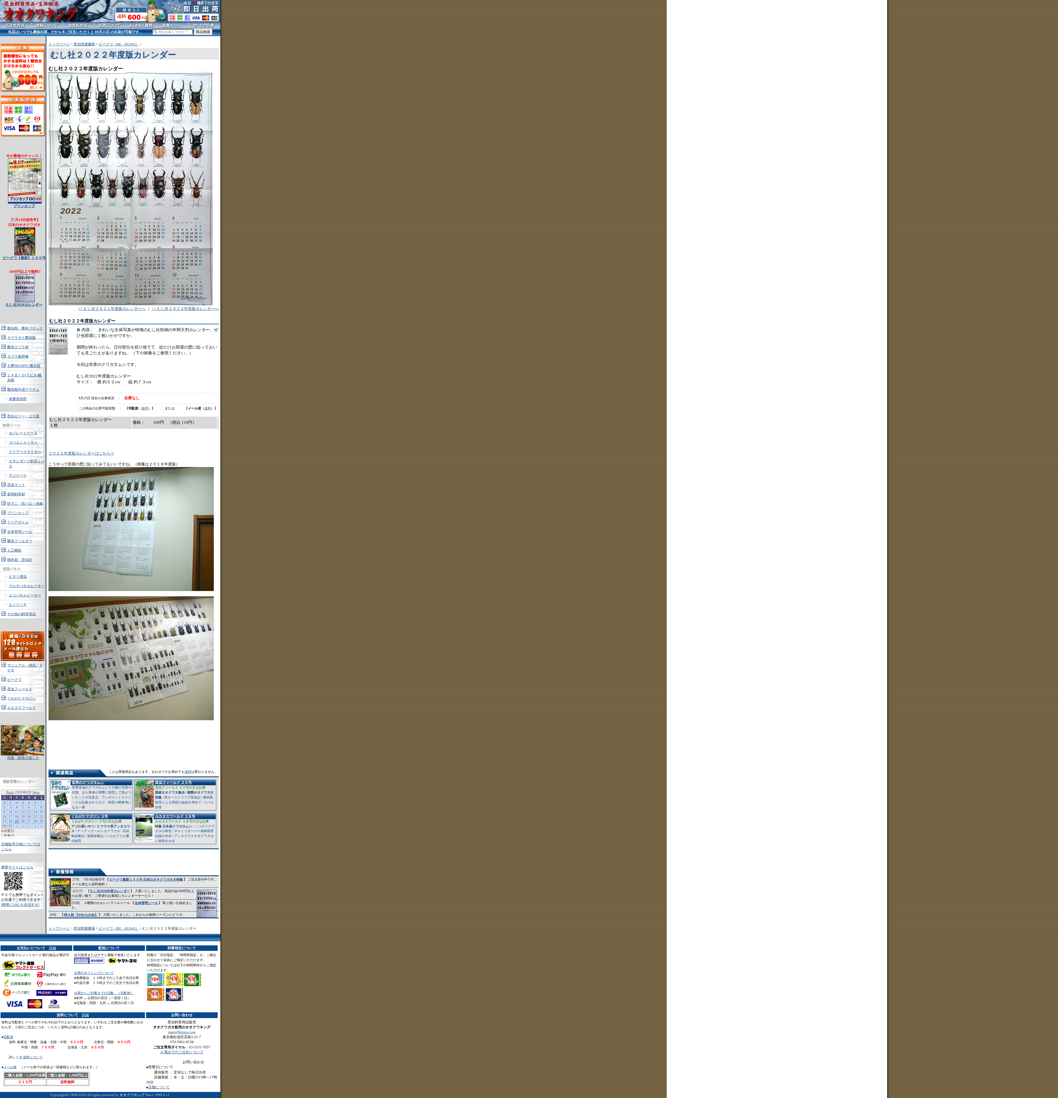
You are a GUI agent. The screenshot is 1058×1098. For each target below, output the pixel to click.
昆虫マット (16, 485)
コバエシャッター (23, 442)
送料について (33, 1057)
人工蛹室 (14, 550)
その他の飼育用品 (21, 614)
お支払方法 (78, 25)
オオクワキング (132, 1095)
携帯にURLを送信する (20, 905)
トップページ (59, 44)
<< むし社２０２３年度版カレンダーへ (185, 309)
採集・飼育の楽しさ (23, 758)
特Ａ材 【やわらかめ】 (81, 915)
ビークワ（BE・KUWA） (119, 44)
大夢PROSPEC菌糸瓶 (24, 366)
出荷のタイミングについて (94, 973)
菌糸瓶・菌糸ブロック (25, 328)
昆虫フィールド (19, 689)
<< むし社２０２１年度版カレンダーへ (111, 309)
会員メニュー (172, 25)
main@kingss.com (182, 1032)
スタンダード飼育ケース (27, 463)
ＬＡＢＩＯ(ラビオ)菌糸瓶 (24, 377)
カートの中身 (204, 25)
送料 (145, 408)
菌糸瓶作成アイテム (23, 389)
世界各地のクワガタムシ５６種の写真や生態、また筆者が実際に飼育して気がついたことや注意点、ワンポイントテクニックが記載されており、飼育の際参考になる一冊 (101, 794)
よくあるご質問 (141, 25)
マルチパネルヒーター (27, 586)
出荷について (109, 25)
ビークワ (14, 680)
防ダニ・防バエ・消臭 (25, 503)
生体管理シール (146, 903)
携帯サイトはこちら (17, 867)
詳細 (52, 948)
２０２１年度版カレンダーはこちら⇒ (81, 453)
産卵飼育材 (16, 494)
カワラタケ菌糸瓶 (21, 338)
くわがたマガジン (21, 698)
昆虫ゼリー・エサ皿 (23, 416)
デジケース (18, 475)
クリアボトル (18, 522)
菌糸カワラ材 (18, 347)
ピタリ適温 (18, 576)
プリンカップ (18, 513)
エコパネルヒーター (25, 595)
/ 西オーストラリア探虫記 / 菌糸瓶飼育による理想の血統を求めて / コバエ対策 (184, 794)
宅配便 (8, 1037)
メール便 (10, 1067)
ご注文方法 (15, 25)
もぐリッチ (18, 605)
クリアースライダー (25, 452)
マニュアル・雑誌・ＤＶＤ (25, 667)
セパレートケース (23, 433)
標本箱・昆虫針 (19, 560)
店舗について (159, 1087)
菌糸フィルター (19, 541)
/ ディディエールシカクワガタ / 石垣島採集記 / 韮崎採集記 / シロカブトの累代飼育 (100, 828)
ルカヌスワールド (21, 708)
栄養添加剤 (18, 399)
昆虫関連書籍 (84, 44)
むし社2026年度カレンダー (110, 891)
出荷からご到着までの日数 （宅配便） (104, 993)
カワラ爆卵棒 (18, 356)
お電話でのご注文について (181, 1052)
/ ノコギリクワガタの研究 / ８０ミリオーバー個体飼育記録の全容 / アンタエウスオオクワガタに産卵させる (185, 828)
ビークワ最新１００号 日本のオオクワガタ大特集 (146, 879)
